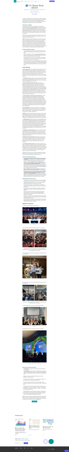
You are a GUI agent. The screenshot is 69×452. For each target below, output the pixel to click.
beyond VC (28, 84)
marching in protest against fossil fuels (32, 27)
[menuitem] (22, 1)
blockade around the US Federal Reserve (37, 161)
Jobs (31, 1)
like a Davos (34, 62)
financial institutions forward (28, 127)
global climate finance (33, 28)
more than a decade (37, 60)
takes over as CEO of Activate (31, 185)
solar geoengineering (27, 30)
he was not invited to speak (41, 165)
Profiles (29, 1)
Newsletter (22, 1)
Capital (35, 1)
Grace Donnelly (32, 12)
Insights (26, 1)
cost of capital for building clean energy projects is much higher (32, 100)
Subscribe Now (34, 401)
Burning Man (25, 22)
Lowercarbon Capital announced (29, 182)
